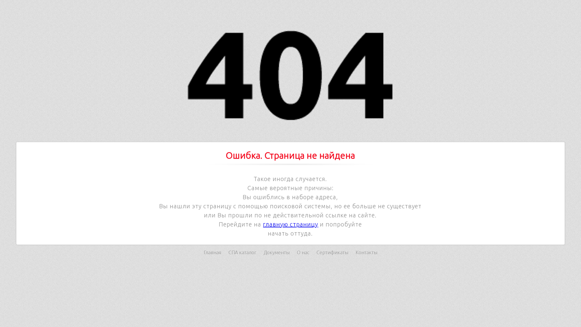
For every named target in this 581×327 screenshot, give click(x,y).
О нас (303, 252)
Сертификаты (332, 252)
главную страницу (290, 224)
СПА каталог (242, 252)
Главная (212, 252)
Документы (277, 252)
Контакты (366, 252)
